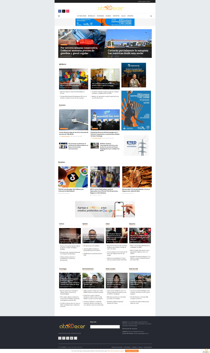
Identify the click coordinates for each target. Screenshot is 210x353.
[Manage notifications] (206, 349)
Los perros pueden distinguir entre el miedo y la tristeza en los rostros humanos (140, 292)
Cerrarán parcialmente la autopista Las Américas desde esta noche (128, 52)
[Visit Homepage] (110, 8)
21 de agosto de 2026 (66, 56)
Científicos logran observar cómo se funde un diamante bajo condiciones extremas (70, 305)
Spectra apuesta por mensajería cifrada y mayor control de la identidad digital (69, 292)
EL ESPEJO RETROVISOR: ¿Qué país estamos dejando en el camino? (93, 237)
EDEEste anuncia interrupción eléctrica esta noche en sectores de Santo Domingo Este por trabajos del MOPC (109, 147)
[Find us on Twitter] (63, 11)
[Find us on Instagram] (67, 11)
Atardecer (124, 322)
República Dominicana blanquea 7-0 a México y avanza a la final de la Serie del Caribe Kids (140, 258)
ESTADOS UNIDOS (64, 186)
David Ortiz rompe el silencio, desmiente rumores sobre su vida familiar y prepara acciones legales (93, 297)
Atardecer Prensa (65, 136)
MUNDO (108, 16)
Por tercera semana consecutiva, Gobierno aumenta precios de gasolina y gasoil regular (79, 50)
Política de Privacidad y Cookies (115, 351)
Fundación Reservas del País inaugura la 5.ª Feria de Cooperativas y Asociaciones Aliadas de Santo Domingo (105, 134)
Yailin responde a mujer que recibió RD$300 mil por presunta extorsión (93, 291)
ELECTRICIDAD (64, 128)
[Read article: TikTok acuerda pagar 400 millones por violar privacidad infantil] (73, 176)
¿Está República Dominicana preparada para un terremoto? (92, 249)
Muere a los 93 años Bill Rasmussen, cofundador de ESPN (140, 246)
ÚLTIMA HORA (81, 16)
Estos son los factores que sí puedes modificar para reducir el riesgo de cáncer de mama (117, 247)
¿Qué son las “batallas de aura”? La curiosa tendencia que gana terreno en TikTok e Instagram (116, 292)
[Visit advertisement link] (105, 22)
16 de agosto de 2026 (66, 241)
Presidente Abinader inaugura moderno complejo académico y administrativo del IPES (105, 92)
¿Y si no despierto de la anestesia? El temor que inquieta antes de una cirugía (117, 253)
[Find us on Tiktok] (75, 338)
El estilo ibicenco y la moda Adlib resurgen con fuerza (139, 297)
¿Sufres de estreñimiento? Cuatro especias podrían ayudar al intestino (117, 259)
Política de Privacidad (117, 347)
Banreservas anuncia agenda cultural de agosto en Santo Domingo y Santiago (70, 247)
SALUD (123, 16)
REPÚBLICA (91, 16)
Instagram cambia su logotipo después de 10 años (115, 302)
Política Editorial (148, 347)
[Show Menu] (59, 16)
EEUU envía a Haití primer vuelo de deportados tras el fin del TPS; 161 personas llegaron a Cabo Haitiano (104, 191)
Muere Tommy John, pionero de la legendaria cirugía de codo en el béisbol (139, 252)
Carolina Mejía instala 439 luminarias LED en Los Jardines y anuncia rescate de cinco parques (73, 97)
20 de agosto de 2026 (89, 241)
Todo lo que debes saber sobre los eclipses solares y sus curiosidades (139, 282)
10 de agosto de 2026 (136, 286)
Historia (140, 347)
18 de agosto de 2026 (136, 241)
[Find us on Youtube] (71, 338)
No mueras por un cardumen (91, 246)
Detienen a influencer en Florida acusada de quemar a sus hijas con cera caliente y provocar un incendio (93, 303)
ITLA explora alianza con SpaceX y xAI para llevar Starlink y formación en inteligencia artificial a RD (69, 298)
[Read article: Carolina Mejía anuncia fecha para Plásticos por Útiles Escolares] (73, 79)
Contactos (134, 347)
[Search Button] (151, 16)
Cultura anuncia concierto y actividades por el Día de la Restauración (67, 258)
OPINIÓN (130, 16)
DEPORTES (116, 16)
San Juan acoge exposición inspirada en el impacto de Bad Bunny (70, 253)
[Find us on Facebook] (59, 11)
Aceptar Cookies (132, 351)
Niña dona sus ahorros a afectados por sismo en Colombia (116, 297)
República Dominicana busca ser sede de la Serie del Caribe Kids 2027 (139, 237)
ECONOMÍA (100, 16)
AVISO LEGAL (127, 347)
